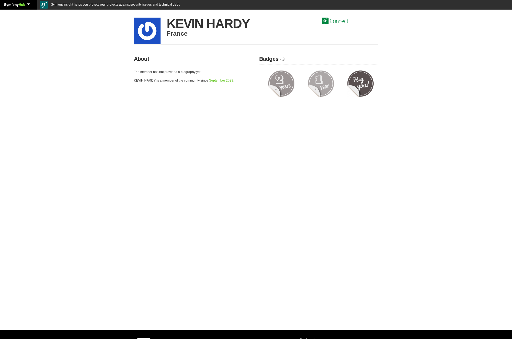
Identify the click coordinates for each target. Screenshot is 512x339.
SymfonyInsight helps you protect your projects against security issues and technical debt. (115, 4)
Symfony (14, 4)
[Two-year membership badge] (281, 83)
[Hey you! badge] (360, 83)
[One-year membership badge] (321, 83)
